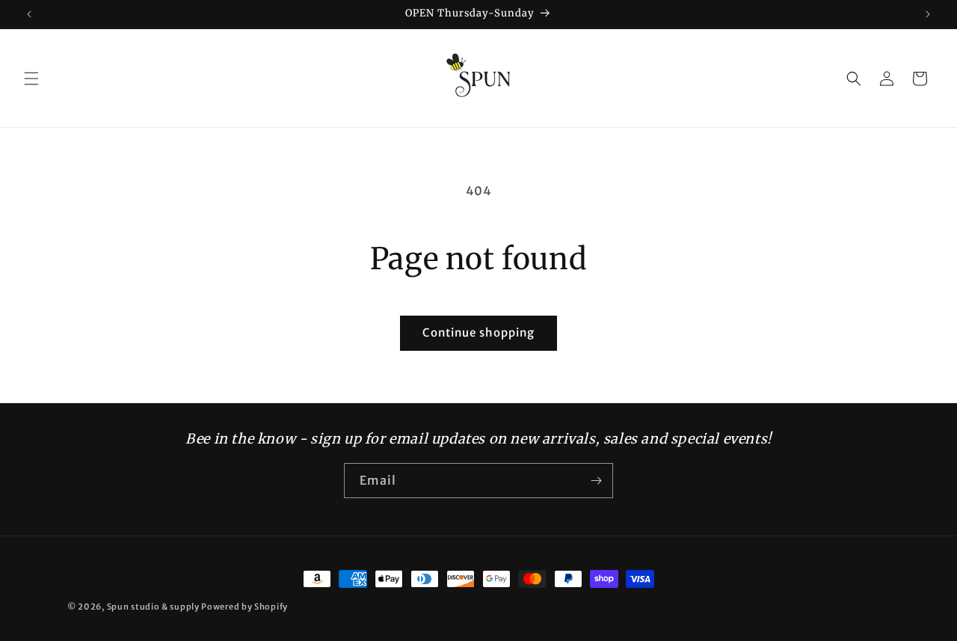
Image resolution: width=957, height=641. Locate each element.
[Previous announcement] (29, 14)
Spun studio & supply (153, 606)
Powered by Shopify (244, 606)
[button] (31, 78)
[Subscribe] (595, 480)
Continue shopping (478, 332)
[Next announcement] (927, 14)
